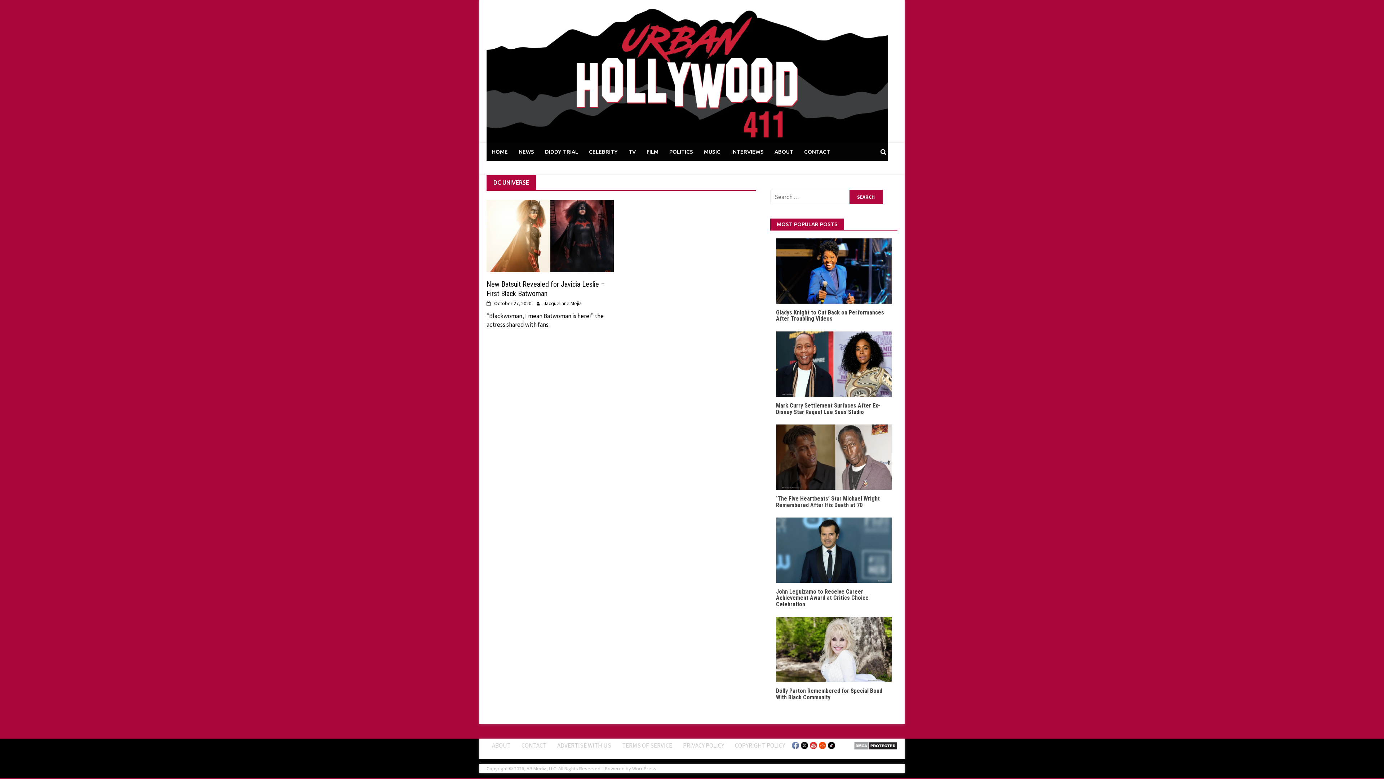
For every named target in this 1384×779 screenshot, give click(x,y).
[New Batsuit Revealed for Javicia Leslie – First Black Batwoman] (550, 235)
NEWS (526, 152)
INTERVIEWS (747, 152)
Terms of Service (647, 745)
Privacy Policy (703, 745)
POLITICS (681, 152)
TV (632, 152)
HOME (500, 152)
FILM (652, 152)
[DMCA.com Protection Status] (875, 745)
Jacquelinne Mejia (563, 303)
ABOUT (784, 152)
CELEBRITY (603, 152)
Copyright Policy (760, 745)
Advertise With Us (584, 745)
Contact (534, 745)
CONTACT (817, 152)
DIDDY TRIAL (561, 152)
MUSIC (712, 152)
